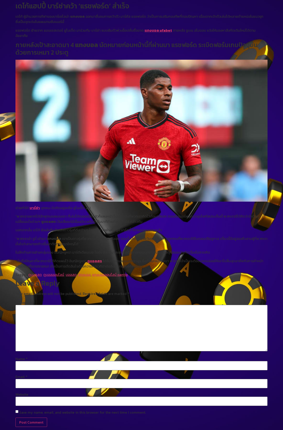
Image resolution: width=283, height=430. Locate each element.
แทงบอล (84, 274)
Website (21, 394)
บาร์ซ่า (35, 207)
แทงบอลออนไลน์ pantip (110, 274)
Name (21, 359)
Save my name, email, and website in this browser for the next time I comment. (82, 412)
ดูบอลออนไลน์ (53, 274)
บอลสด (71, 274)
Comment (24, 302)
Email (21, 376)
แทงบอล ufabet (158, 30)
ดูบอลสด (94, 261)
